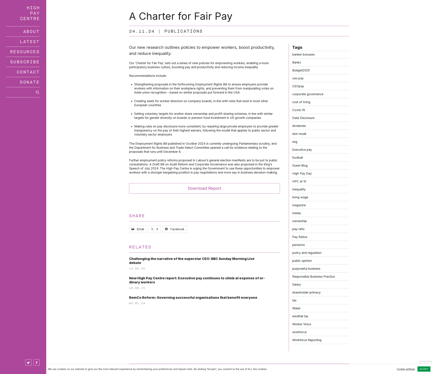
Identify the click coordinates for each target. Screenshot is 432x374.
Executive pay (302, 149)
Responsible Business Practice (313, 276)
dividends (299, 126)
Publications (183, 31)
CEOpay (298, 86)
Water (296, 308)
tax (294, 300)
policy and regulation (306, 253)
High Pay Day (302, 173)
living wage (300, 197)
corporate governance (307, 94)
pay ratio (298, 229)
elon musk (299, 134)
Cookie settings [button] (406, 369)
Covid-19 (298, 110)
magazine (299, 205)
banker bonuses (303, 54)
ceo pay (298, 78)
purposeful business (306, 268)
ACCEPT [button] (424, 369)
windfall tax (300, 316)
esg (294, 141)
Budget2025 (301, 70)
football (297, 157)
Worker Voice (301, 324)
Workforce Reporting (306, 340)
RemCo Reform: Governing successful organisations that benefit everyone (193, 298)
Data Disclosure (303, 118)
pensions (298, 245)
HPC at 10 (299, 181)
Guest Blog (300, 165)
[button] (204, 188)
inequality (299, 189)
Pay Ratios (299, 237)
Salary (296, 284)
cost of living (301, 102)
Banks (296, 62)
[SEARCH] (23, 92)
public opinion (302, 260)
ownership (299, 221)
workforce (299, 332)
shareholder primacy (306, 292)
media (296, 213)
